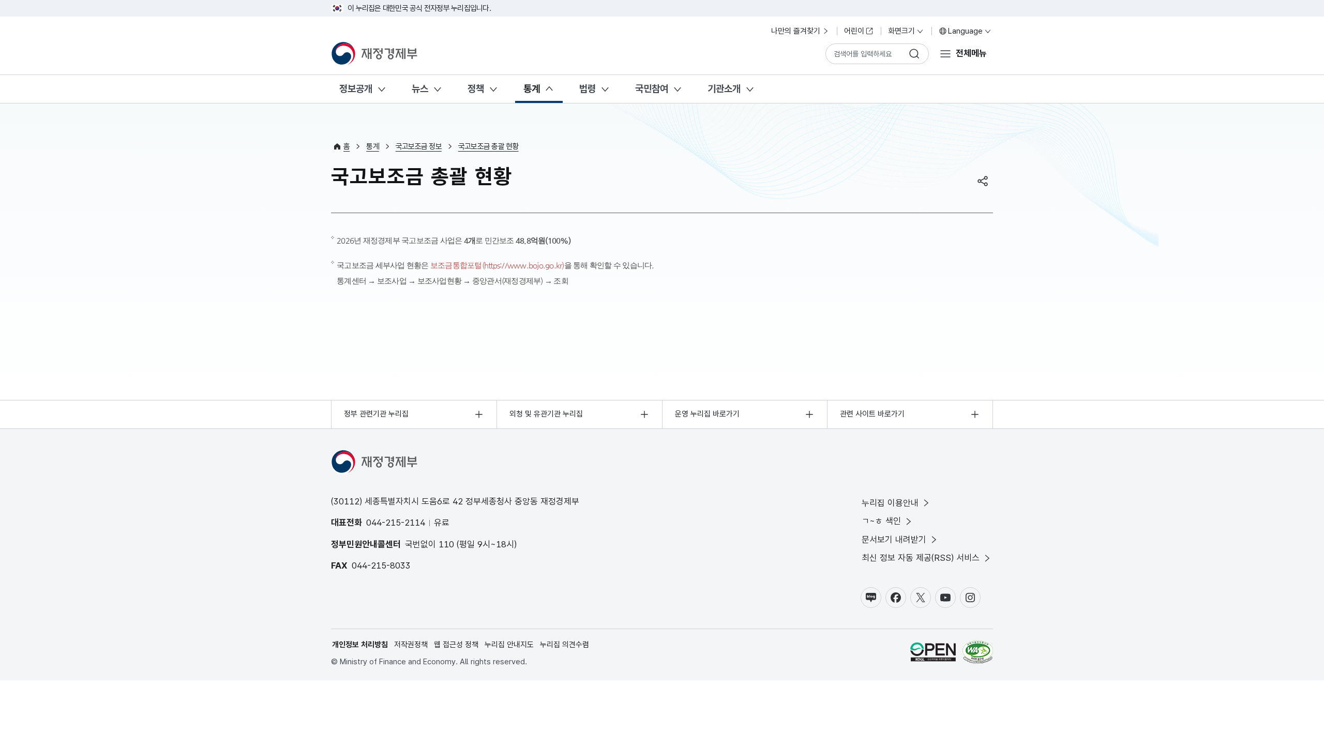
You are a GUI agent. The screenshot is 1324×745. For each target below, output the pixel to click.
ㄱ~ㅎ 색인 (881, 521)
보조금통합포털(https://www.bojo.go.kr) (497, 265)
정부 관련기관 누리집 (376, 414)
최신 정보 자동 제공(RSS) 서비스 (921, 558)
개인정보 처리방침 (360, 644)
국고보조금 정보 (419, 146)
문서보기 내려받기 (894, 539)
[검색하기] (914, 53)
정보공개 (355, 89)
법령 (587, 89)
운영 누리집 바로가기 (707, 414)
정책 (476, 89)
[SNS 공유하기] (982, 181)
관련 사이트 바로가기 (872, 414)
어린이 (854, 31)
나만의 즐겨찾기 (795, 31)
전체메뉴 (971, 53)
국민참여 (651, 89)
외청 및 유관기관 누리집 (546, 414)
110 (446, 544)
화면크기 (901, 31)
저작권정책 (411, 644)
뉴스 (420, 89)
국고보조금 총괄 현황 (488, 146)
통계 (531, 89)
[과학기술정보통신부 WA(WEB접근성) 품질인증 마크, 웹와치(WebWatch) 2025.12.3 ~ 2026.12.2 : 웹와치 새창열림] (977, 653)
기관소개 (724, 89)
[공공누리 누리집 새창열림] (933, 653)
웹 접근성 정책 (456, 644)
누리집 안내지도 (509, 644)
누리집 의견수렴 (564, 644)
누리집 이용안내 (890, 503)
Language (965, 31)
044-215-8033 (381, 565)
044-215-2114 (395, 522)
